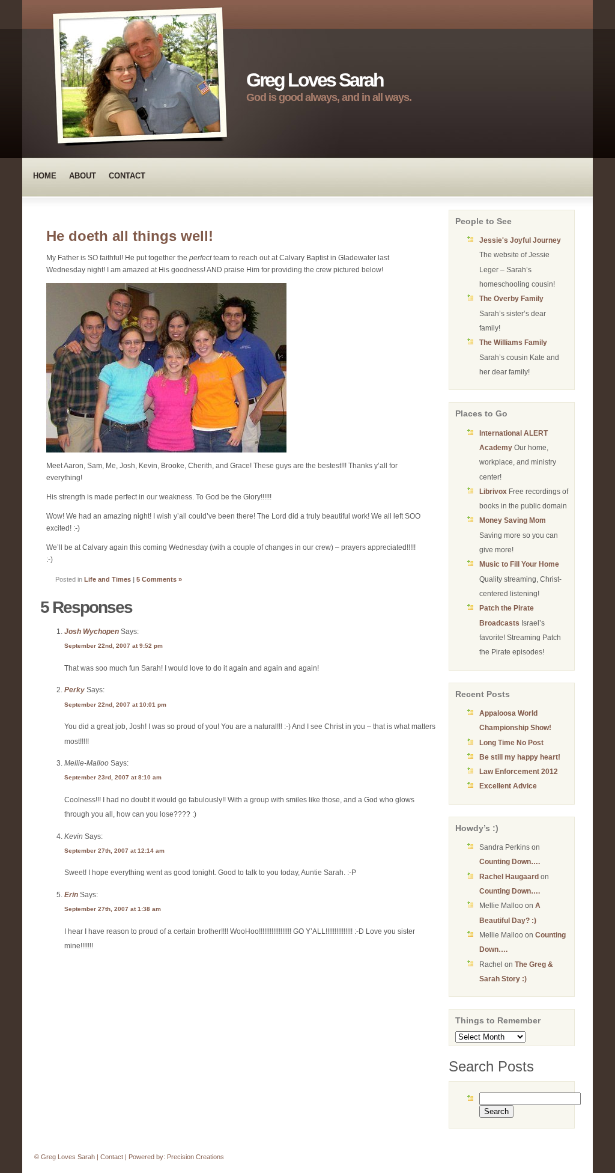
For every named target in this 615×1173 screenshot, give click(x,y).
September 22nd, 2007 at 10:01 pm (115, 704)
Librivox (493, 491)
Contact (127, 175)
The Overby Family (511, 298)
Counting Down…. (509, 862)
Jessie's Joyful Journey (520, 240)
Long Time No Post (511, 743)
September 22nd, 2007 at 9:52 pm (113, 645)
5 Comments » (159, 579)
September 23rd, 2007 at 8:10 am (113, 777)
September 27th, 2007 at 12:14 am (114, 850)
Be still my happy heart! (519, 757)
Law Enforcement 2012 (518, 771)
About (82, 175)
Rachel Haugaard (509, 877)
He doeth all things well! (129, 236)
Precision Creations (195, 1156)
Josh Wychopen (91, 631)
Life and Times (107, 579)
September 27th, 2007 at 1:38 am (112, 909)
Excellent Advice (508, 786)
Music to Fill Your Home (519, 564)
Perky (74, 690)
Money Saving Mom (512, 520)
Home (44, 175)
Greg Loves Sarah (314, 80)
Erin (71, 895)
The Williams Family (513, 342)
